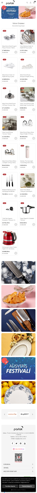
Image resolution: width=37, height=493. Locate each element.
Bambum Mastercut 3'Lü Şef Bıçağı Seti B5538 (9, 190)
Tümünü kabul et (27, 486)
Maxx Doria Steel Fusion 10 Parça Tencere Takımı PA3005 (9, 104)
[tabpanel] (18, 12)
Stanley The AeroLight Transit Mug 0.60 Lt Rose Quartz (27, 161)
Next (32, 414)
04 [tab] (20, 18)
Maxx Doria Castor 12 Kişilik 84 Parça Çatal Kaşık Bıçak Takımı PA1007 (8, 75)
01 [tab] (15, 18)
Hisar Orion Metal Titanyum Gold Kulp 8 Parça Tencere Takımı (26, 190)
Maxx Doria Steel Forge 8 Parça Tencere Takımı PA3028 (9, 47)
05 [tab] (22, 18)
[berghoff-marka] (12, 414)
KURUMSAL (7, 464)
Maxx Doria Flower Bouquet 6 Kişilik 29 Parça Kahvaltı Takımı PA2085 (27, 75)
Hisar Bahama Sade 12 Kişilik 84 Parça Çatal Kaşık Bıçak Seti (26, 47)
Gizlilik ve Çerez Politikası (19, 489)
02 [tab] (16, 18)
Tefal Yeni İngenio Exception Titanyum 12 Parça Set (8, 219)
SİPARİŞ (6, 468)
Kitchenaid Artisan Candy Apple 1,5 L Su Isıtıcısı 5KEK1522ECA (9, 248)
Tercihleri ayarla (10, 486)
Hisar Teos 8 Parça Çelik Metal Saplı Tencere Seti (27, 104)
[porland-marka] (24, 414)
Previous (4, 414)
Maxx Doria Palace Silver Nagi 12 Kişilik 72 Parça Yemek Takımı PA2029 (27, 133)
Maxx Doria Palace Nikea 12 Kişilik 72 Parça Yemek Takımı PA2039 (9, 161)
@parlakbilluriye (19, 449)
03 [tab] (18, 18)
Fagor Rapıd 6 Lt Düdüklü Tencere (27, 219)
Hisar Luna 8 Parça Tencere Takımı (7, 133)
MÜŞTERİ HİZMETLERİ (10, 471)
